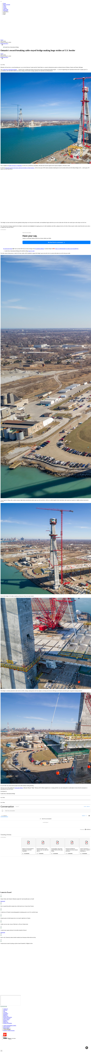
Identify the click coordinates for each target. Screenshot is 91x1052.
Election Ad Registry (7, 1017)
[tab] (4, 816)
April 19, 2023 (31, 251)
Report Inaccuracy (4, 43)
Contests (5, 8)
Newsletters (5, 1013)
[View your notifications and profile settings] (89, 815)
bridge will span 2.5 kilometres (15, 165)
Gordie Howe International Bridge (9, 69)
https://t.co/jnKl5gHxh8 (60, 248)
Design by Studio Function (9, 1030)
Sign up (88, 806)
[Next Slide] (89, 849)
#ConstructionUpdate (7, 248)
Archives (5, 1012)
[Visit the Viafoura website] (87, 829)
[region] (45, 818)
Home (4, 3)
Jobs (4, 1011)
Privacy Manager (7, 1029)
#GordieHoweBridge (39, 248)
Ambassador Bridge (18, 787)
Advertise (5, 1010)
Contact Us (5, 1008)
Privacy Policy (6, 1019)
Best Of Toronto (6, 4)
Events (4, 7)
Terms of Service (6, 1018)
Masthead (5, 1014)
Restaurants (5, 10)
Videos (4, 5)
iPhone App (5, 1016)
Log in (85, 806)
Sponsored (3, 901)
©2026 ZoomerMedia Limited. (9, 1025)
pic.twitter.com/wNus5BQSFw (72, 248)
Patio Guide (5, 9)
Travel (2, 39)
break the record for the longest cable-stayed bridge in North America (19, 167)
